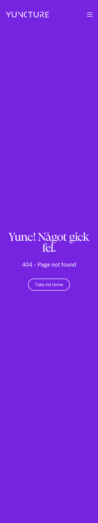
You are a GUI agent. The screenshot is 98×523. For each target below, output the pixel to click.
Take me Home (49, 284)
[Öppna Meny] (84, 14)
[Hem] (27, 14)
